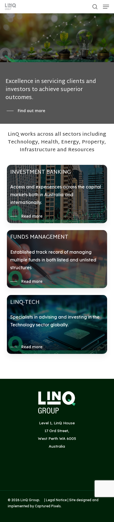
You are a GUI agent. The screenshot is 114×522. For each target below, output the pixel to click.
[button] (106, 6)
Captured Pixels (48, 506)
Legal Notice (56, 500)
